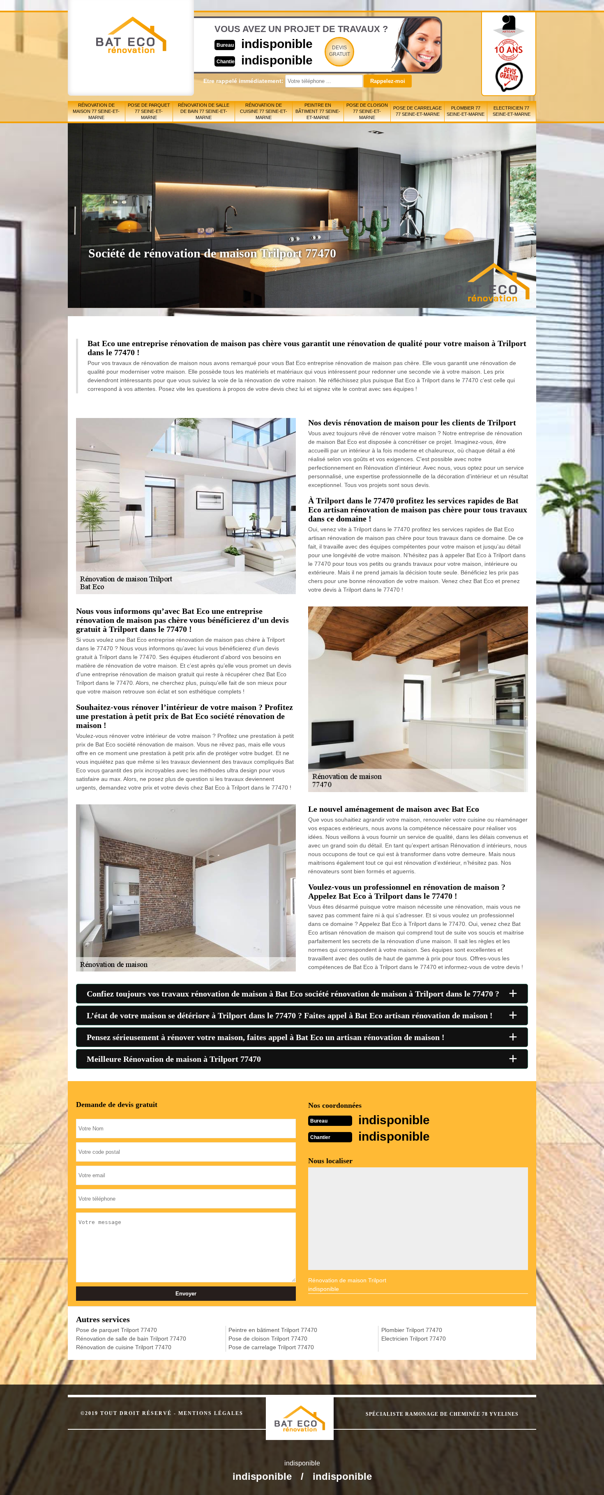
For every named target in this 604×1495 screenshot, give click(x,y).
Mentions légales (210, 1413)
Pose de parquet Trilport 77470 (116, 1330)
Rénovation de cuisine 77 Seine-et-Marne (263, 111)
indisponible (277, 44)
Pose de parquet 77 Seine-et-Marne (149, 111)
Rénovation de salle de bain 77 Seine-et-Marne (203, 111)
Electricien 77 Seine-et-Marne (511, 111)
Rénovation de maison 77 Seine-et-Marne (96, 111)
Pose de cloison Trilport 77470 (267, 1338)
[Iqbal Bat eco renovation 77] (308, 1411)
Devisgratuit (339, 51)
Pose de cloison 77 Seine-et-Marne (367, 111)
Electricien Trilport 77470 (413, 1338)
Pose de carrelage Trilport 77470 (271, 1347)
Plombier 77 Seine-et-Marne (465, 111)
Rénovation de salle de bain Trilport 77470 (131, 1338)
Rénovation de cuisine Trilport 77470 (123, 1347)
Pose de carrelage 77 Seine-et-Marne (417, 111)
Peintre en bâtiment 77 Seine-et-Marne (317, 111)
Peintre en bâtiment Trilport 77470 (272, 1330)
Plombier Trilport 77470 (411, 1330)
